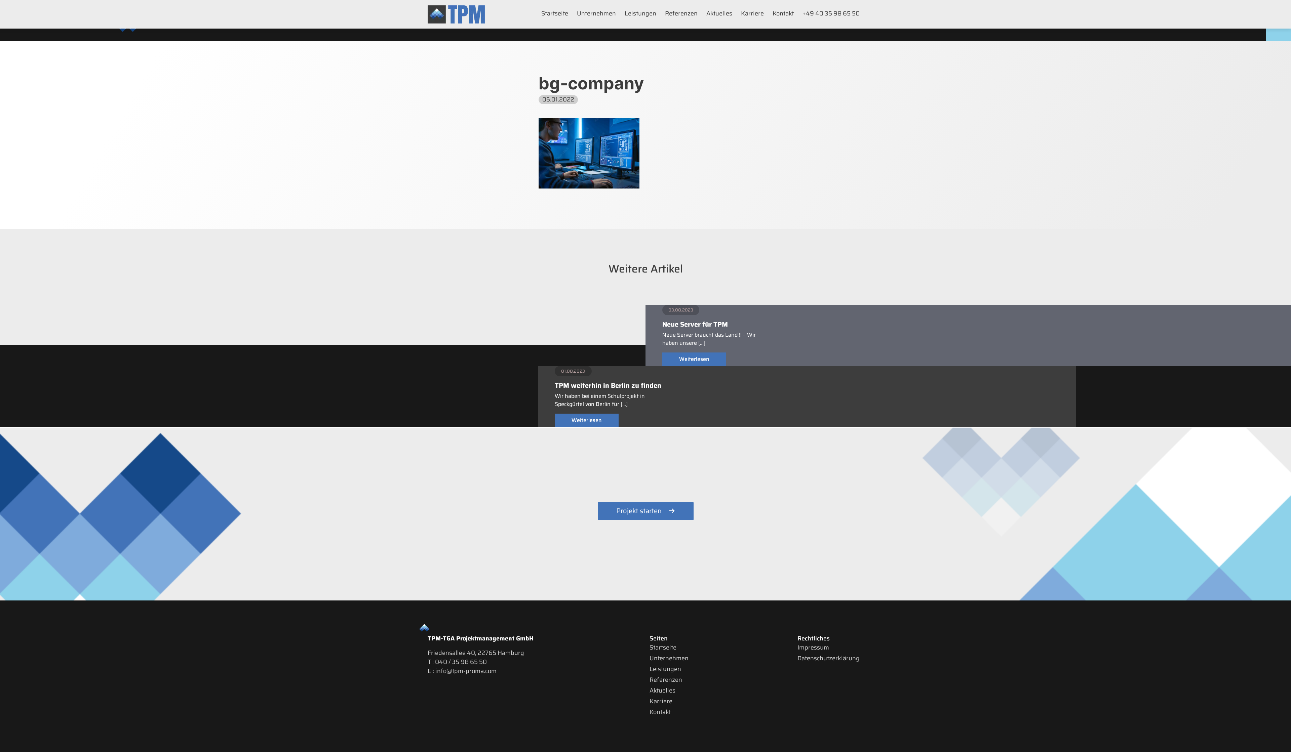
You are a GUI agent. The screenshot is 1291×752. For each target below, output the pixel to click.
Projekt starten (639, 510)
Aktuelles (719, 13)
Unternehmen (596, 13)
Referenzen (681, 13)
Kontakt (783, 13)
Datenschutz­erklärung (828, 658)
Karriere (752, 13)
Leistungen (640, 13)
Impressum (813, 647)
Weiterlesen (694, 359)
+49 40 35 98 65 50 (831, 13)
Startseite (554, 13)
